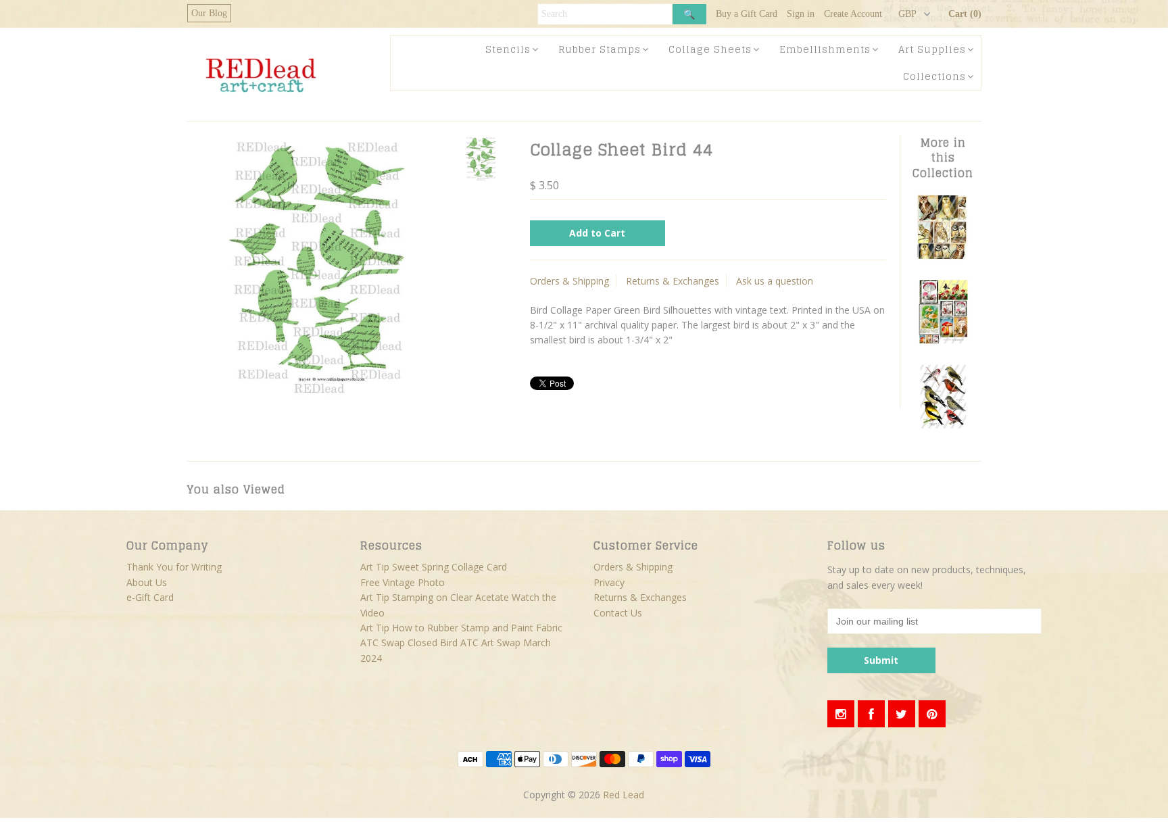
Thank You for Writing (174, 566)
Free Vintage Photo (402, 582)
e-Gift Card (150, 597)
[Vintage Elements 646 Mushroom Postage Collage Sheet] (943, 341)
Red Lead (623, 794)
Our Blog (209, 13)
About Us (146, 582)
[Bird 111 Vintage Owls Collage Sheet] (943, 256)
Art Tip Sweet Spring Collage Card (433, 566)
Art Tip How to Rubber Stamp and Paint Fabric (461, 627)
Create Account (853, 14)
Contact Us (617, 612)
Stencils (508, 49)
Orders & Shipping (569, 280)
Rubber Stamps (599, 49)
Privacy (609, 582)
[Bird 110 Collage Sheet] (943, 425)
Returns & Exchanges (672, 280)
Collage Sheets (710, 49)
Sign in (800, 14)
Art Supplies (932, 49)
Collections (934, 76)
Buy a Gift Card (746, 14)
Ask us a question (774, 280)
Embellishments (825, 49)
